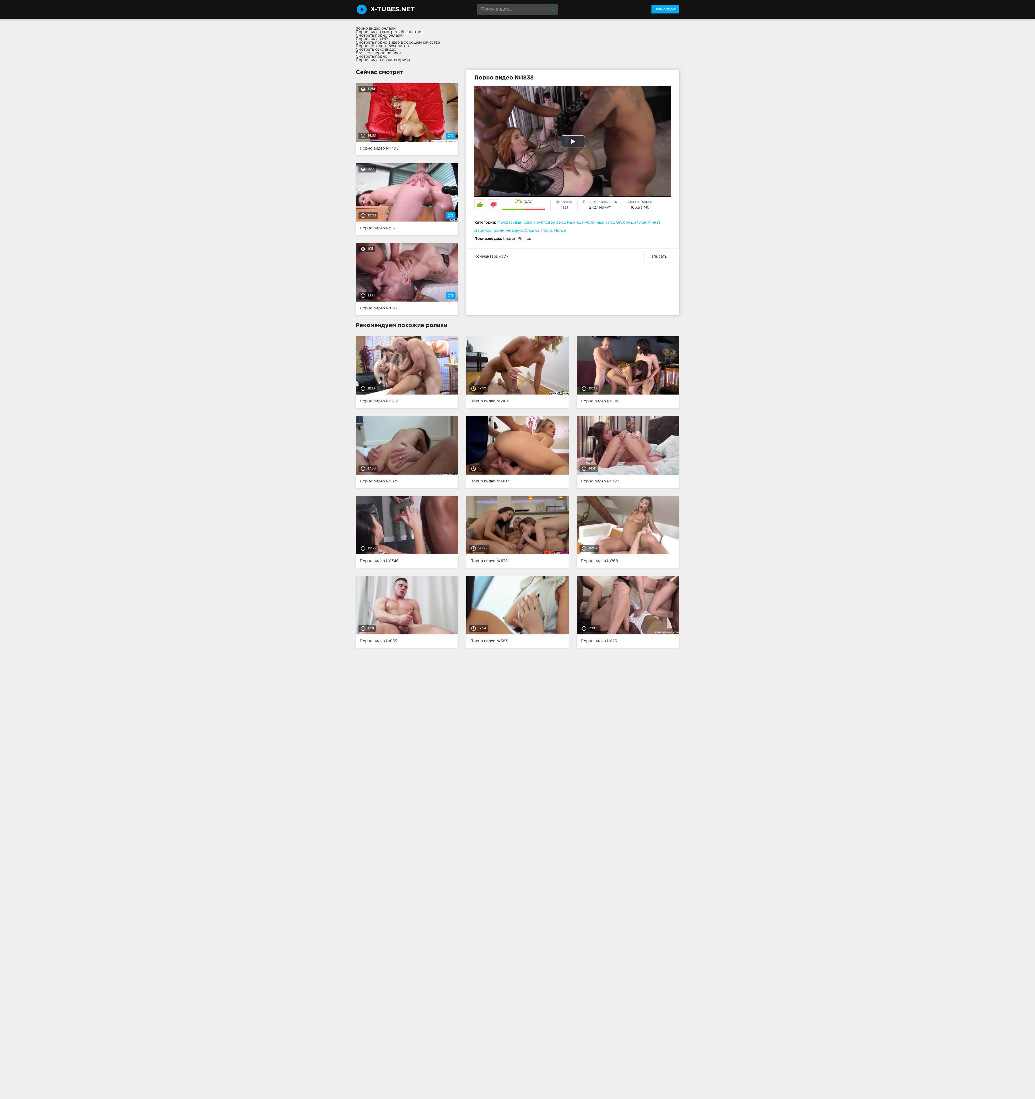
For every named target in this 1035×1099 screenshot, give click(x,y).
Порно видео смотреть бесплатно (388, 32)
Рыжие (573, 222)
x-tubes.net (392, 9)
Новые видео (665, 9)
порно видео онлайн (376, 28)
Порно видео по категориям (383, 60)
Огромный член (631, 222)
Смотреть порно (371, 56)
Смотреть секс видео (376, 49)
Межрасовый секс (514, 222)
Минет (654, 222)
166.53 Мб (640, 207)
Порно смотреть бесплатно (382, 46)
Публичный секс (598, 222)
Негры (560, 230)
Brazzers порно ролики (378, 53)
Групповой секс (549, 222)
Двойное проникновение (498, 230)
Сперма (532, 230)
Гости (546, 230)
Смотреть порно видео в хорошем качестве (398, 42)
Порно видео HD (372, 39)
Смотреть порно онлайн (379, 35)
